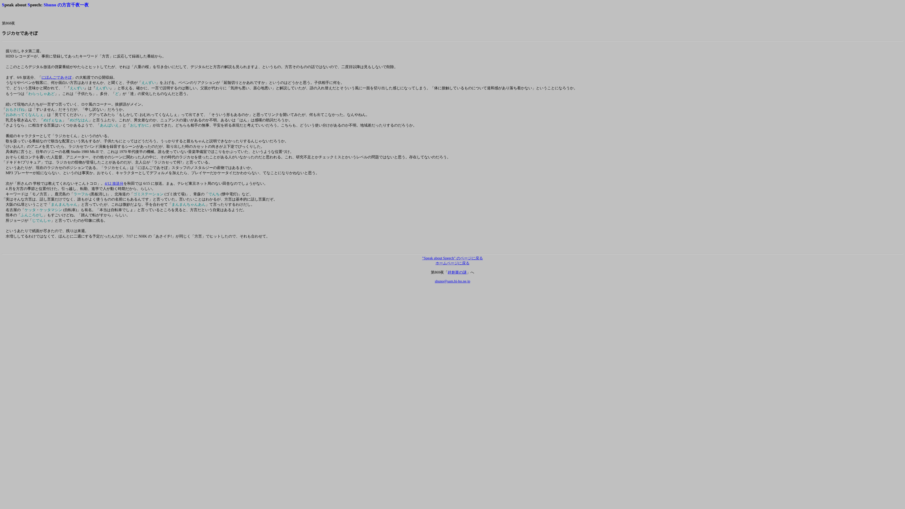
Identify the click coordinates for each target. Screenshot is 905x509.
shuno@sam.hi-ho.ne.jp (452, 281)
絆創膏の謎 (457, 272)
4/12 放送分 (114, 183)
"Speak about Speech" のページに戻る (452, 258)
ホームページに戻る (452, 263)
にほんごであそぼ (56, 77)
